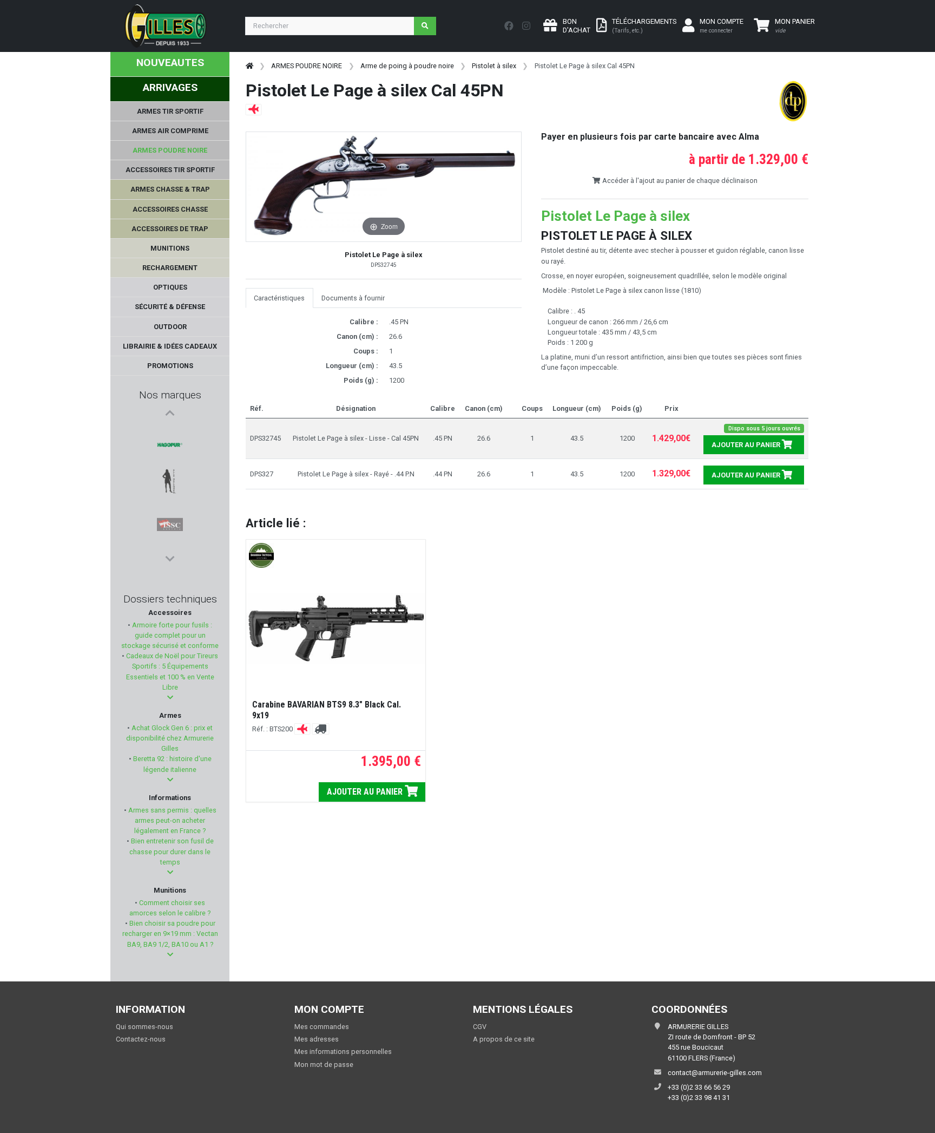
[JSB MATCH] (170, 512)
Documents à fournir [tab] (353, 298)
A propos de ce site (504, 1039)
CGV (479, 1027)
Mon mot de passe (323, 1064)
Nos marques (170, 395)
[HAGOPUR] (170, 434)
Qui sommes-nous (144, 1027)
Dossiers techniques (170, 599)
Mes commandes (321, 1027)
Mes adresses (316, 1039)
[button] (170, 697)
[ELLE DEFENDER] (170, 460)
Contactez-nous (141, 1039)
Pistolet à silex (494, 66)
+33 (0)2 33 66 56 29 (699, 1087)
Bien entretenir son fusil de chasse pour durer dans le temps (171, 851)
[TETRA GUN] (170, 538)
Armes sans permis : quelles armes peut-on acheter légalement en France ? (171, 820)
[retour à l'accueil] (249, 66)
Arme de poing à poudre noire (407, 66)
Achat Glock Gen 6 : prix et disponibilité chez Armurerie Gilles (170, 738)
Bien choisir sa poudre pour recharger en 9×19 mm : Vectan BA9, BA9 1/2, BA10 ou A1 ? (170, 933)
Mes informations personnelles (343, 1051)
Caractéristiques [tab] (279, 298)
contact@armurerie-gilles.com (715, 1073)
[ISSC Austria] (170, 486)
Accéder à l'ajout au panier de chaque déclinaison (679, 180)
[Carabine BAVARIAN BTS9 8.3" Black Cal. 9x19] (335, 628)
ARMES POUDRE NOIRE (306, 66)
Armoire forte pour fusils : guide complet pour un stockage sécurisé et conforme (170, 635)
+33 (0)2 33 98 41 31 (699, 1097)
